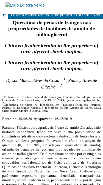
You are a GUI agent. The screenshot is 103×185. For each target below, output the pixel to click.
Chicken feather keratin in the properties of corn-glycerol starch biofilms (57, 14)
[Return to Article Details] (4, 15)
